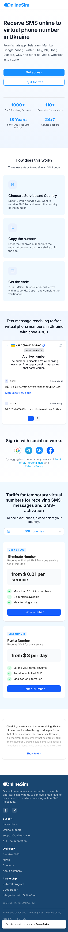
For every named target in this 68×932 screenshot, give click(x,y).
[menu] (62, 4)
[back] (8, 345)
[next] (43, 418)
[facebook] (50, 450)
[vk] (39, 450)
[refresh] (61, 345)
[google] (17, 450)
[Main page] (16, 4)
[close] (61, 924)
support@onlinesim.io (16, 835)
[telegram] (28, 450)
